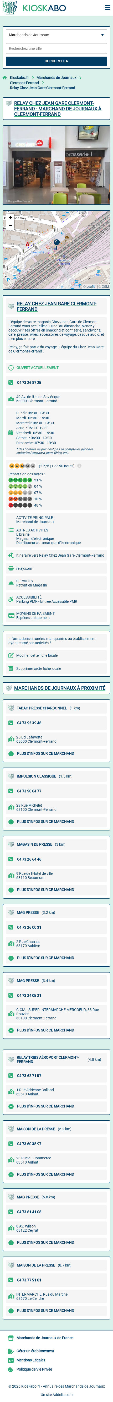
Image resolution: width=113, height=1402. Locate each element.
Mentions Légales (31, 1360)
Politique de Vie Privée (34, 1369)
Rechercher (56, 61)
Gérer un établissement (35, 1351)
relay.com (24, 568)
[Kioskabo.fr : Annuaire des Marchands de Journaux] (35, 7)
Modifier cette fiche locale (37, 655)
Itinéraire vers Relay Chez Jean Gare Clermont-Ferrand (60, 555)
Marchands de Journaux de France (45, 1338)
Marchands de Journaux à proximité (59, 688)
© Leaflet (89, 286)
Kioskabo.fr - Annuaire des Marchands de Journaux (63, 1386)
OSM (105, 286)
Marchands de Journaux (56, 77)
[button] (56, 244)
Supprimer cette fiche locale (38, 668)
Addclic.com (63, 1395)
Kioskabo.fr (19, 77)
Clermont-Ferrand (24, 83)
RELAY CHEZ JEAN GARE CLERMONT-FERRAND (56, 306)
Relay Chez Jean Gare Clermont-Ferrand (42, 88)
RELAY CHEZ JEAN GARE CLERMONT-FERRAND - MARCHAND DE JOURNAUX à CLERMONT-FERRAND (57, 108)
